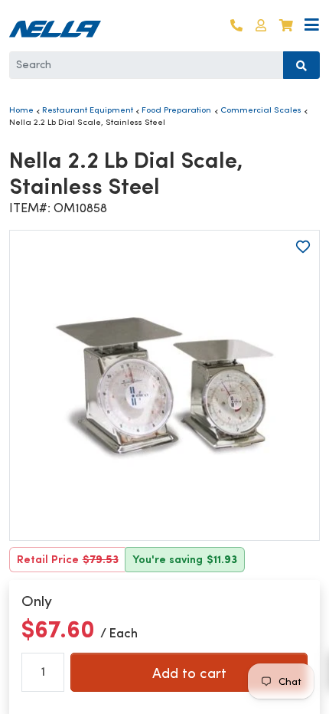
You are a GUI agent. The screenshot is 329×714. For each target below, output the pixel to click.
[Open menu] (312, 25)
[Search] (301, 65)
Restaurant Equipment (87, 109)
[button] (261, 25)
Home (21, 109)
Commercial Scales (260, 109)
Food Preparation (176, 109)
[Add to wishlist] (303, 246)
